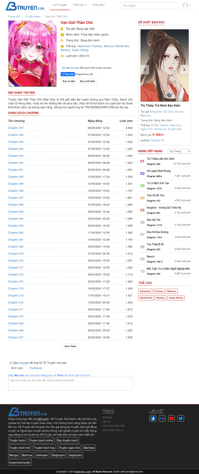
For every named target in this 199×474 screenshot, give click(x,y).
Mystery (65, 50)
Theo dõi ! (99, 5)
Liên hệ (106, 421)
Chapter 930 (153, 273)
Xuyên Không (80, 50)
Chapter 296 (16, 135)
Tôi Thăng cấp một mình (160, 158)
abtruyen (43, 419)
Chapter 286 (16, 204)
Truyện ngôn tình (69, 448)
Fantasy (97, 46)
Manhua (109, 46)
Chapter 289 (16, 183)
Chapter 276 (16, 274)
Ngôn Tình (147, 129)
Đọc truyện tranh (67, 440)
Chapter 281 (16, 239)
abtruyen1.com (83, 471)
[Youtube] (171, 418)
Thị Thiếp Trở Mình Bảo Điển (160, 105)
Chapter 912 (153, 200)
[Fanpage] (153, 418)
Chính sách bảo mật (113, 425)
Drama (165, 125)
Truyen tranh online (41, 440)
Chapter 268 (16, 330)
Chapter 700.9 (154, 261)
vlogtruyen (75, 455)
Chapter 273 (16, 295)
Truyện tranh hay (44, 448)
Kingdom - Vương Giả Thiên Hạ (164, 207)
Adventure (84, 46)
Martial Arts (122, 46)
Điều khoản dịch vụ (112, 430)
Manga (13, 455)
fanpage (75, 67)
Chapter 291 (16, 170)
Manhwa (89, 448)
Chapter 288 (16, 190)
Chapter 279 (16, 253)
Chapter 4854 (154, 176)
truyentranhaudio (19, 462)
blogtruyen (58, 455)
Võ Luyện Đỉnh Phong (159, 171)
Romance (160, 129)
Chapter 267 (16, 337)
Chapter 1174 (154, 225)
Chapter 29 (157, 140)
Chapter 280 (16, 246)
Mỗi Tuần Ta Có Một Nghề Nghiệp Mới (168, 268)
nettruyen (42, 455)
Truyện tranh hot (19, 448)
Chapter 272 (16, 302)
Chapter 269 (16, 323)
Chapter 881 (153, 212)
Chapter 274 (16, 288)
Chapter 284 (16, 218)
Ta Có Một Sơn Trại (158, 183)
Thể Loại (79, 5)
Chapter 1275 (154, 188)
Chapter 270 (16, 316)
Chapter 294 (16, 149)
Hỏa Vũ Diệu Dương (157, 232)
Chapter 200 (153, 164)
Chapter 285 (16, 211)
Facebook (36, 368)
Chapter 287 (16, 197)
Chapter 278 (16, 260)
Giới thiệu (107, 417)
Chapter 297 (16, 128)
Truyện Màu (175, 129)
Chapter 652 (153, 249)
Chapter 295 (16, 142)
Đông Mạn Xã (158, 111)
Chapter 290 (16, 177)
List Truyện (60, 5)
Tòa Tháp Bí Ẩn (155, 244)
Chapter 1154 (154, 237)
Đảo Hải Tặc (154, 220)
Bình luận (17, 368)
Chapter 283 (16, 225)
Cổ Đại (155, 125)
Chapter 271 (16, 309)
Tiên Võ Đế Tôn (155, 195)
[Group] (162, 418)
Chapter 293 (16, 156)
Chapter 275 (16, 281)
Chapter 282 (16, 232)
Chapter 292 (16, 163)
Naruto (151, 256)
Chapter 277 (16, 267)
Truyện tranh (17, 440)
